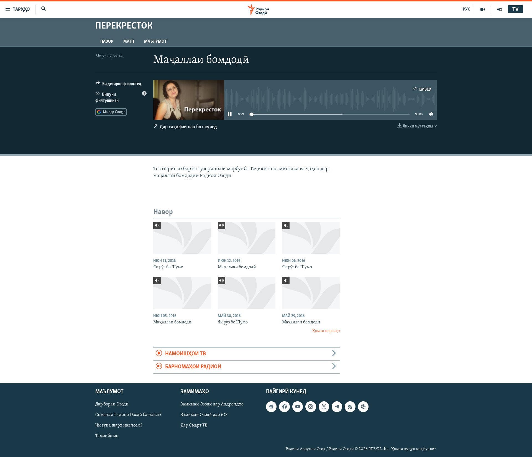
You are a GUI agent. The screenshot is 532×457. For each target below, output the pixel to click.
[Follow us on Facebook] (284, 407)
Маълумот (155, 41)
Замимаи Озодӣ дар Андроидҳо (212, 404)
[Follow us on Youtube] (297, 407)
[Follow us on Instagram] (310, 407)
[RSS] (350, 407)
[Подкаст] (363, 407)
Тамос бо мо (106, 436)
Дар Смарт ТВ (194, 425)
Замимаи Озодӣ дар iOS (204, 415)
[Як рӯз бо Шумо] (182, 238)
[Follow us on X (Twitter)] (324, 407)
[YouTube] (482, 9)
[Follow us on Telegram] (337, 407)
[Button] (118, 85)
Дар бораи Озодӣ (112, 404)
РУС (466, 9)
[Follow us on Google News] (271, 407)
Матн (128, 41)
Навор (106, 41)
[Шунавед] (499, 9)
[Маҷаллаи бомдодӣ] (246, 238)
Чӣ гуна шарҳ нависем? (118, 425)
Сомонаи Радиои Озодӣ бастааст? (128, 415)
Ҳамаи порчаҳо (326, 331)
